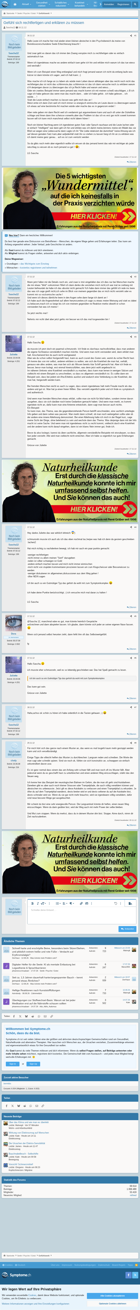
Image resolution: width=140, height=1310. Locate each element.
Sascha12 (10, 27)
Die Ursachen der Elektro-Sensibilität (27, 1143)
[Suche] (135, 4)
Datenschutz (104, 1265)
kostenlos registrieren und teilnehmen (38, 267)
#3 (135, 337)
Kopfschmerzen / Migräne (20, 1170)
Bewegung (14, 1159)
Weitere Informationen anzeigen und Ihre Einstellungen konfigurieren (35, 1303)
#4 (135, 527)
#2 (135, 277)
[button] (26, 4)
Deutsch (21, 1265)
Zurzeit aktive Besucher (16, 1077)
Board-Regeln (118, 1265)
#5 (135, 616)
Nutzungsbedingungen (85, 1265)
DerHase (16, 958)
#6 (135, 658)
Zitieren (132, 162)
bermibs (7, 1083)
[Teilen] (131, 35)
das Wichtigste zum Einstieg (34, 263)
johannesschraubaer (20, 971)
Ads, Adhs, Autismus (48, 1006)
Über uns (55, 1265)
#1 (135, 36)
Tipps (130, 1265)
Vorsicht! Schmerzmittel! (21, 1164)
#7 (135, 707)
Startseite (15, 4)
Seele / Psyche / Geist (49, 971)
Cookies (8, 1265)
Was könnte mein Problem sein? (43, 958)
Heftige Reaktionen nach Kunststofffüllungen (36, 990)
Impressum (67, 1265)
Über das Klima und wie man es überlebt (29, 1122)
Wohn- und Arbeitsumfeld (20, 1128)
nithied (133, 1195)
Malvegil (126, 950)
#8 (135, 743)
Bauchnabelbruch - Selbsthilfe (23, 1153)
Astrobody (16, 993)
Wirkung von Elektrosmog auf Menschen (29, 1132)
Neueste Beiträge (13, 1116)
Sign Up (33, 1064)
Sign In (12, 1064)
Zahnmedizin (36, 993)
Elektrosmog (14, 1138)
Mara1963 (126, 967)
